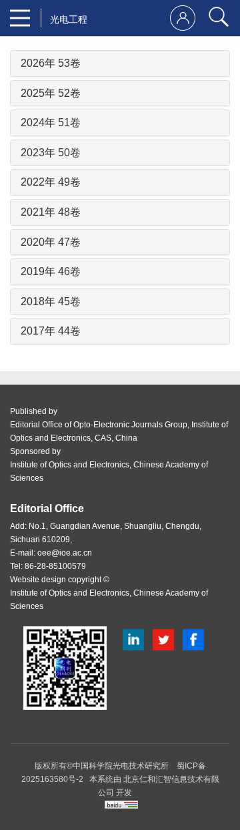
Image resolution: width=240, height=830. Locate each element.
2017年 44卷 (51, 331)
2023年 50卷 (51, 152)
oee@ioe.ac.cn (64, 553)
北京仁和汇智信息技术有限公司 (158, 786)
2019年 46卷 (51, 271)
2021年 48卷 (51, 212)
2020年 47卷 (51, 242)
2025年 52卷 (51, 93)
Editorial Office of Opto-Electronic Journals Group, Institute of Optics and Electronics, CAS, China (119, 431)
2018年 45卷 (51, 301)
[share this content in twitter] (163, 638)
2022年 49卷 (51, 182)
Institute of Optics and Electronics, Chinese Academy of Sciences (109, 471)
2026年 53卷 (51, 63)
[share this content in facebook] (193, 638)
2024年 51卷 (51, 122)
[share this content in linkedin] (133, 638)
